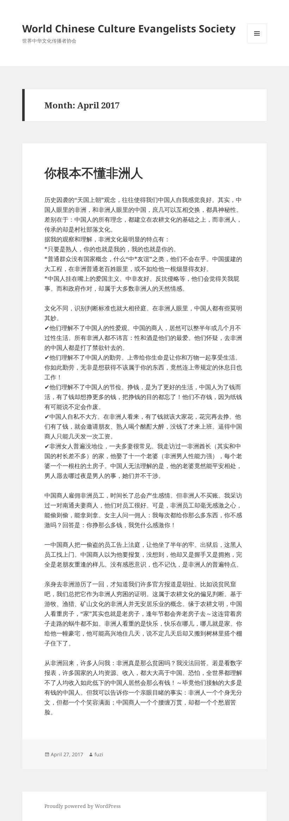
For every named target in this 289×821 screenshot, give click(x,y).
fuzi (98, 754)
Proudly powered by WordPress (82, 806)
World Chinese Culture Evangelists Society (129, 28)
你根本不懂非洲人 (93, 172)
